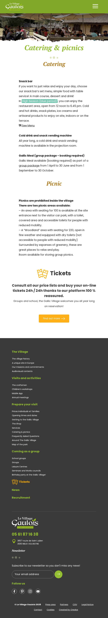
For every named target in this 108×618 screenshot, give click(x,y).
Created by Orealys (68, 609)
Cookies (50, 609)
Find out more (51, 318)
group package (29, 166)
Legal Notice (88, 604)
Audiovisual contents (22, 371)
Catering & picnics (21, 432)
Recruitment (21, 498)
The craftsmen (19, 385)
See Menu (28, 126)
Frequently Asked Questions (25, 436)
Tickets (24, 482)
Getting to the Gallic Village (25, 419)
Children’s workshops (22, 389)
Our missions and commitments (28, 367)
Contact (38, 609)
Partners (64, 604)
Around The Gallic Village (24, 440)
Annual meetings (20, 397)
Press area (50, 604)
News (16, 490)
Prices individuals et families (25, 411)
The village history (21, 358)
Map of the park (20, 444)
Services (16, 427)
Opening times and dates (24, 415)
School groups (19, 458)
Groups (15, 462)
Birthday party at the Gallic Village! (29, 474)
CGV (75, 604)
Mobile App (17, 393)
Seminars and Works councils (26, 470)
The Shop (16, 423)
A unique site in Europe (23, 363)
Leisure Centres (19, 466)
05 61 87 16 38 (25, 534)
